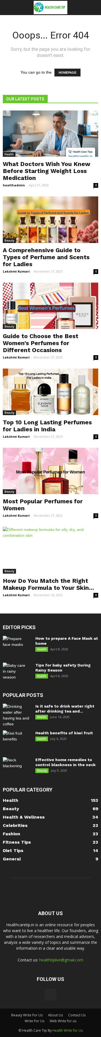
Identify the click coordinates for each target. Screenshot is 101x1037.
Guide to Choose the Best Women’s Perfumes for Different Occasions (40, 343)
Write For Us (34, 1021)
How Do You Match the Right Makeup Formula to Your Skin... (48, 584)
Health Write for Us (67, 1030)
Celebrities (15, 825)
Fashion (11, 833)
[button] (93, 7)
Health (9, 154)
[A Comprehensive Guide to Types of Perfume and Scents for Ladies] (50, 219)
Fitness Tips (17, 842)
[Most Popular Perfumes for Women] (50, 471)
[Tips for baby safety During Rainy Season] (16, 672)
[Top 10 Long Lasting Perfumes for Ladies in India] (50, 392)
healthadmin (14, 185)
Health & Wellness (24, 817)
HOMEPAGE (67, 72)
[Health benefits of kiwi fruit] (17, 740)
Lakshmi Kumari (16, 271)
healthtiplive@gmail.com (61, 960)
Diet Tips (13, 850)
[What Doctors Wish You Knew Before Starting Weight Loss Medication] (50, 133)
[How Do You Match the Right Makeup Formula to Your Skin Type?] (50, 550)
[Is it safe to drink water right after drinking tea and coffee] (17, 715)
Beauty (9, 240)
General (12, 859)
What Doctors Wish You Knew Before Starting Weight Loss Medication (46, 170)
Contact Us (77, 1015)
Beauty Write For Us (27, 1015)
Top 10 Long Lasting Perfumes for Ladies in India (47, 426)
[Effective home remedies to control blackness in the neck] (17, 767)
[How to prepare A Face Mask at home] (16, 645)
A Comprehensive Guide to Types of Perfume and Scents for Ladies (46, 257)
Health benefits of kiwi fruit (64, 733)
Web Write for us (63, 1021)
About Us (55, 1015)
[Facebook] (50, 994)
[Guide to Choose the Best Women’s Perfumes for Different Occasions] (50, 306)
